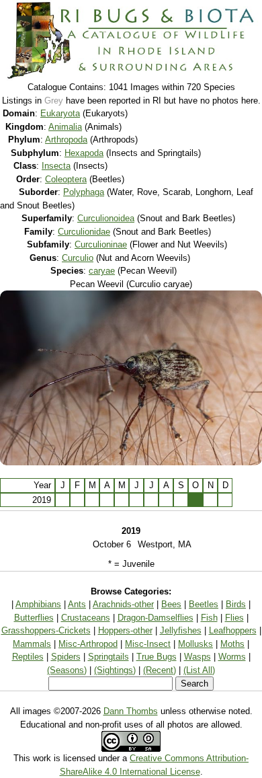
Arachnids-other (123, 604)
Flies (234, 618)
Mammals (32, 644)
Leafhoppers (233, 630)
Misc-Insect (148, 644)
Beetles (203, 604)
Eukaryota (60, 113)
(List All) (199, 670)
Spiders (66, 657)
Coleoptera (66, 179)
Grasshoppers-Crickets (46, 630)
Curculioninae (101, 244)
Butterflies (34, 618)
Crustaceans (85, 618)
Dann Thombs (130, 711)
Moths (232, 644)
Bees (171, 604)
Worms (232, 657)
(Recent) (159, 670)
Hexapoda (83, 153)
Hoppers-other (125, 630)
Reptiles (28, 657)
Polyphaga (83, 192)
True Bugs (156, 657)
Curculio (77, 258)
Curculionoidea (105, 218)
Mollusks (195, 644)
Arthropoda (66, 139)
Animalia (65, 127)
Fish (209, 618)
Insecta (56, 166)
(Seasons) (67, 670)
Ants (77, 604)
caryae (102, 271)
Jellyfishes (181, 630)
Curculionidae (84, 232)
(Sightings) (115, 670)
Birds (236, 604)
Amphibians (38, 604)
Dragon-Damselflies (155, 618)
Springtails (108, 657)
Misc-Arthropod (88, 644)
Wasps (197, 657)
